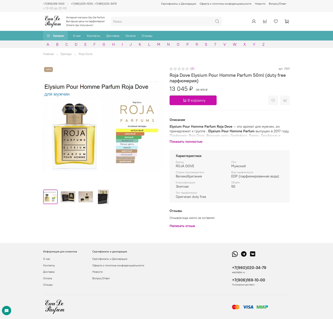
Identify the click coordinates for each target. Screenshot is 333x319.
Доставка (112, 36)
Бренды (66, 54)
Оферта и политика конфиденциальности (225, 3)
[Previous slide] (49, 126)
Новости (260, 3)
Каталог (58, 36)
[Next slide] (157, 126)
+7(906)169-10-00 (248, 280)
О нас (77, 36)
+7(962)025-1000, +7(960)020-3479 (94, 3)
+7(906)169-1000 (54, 3)
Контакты (93, 36)
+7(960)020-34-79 (249, 267)
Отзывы (147, 36)
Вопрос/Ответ (277, 3)
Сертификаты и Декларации (178, 3)
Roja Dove (85, 54)
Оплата (130, 36)
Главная (48, 54)
